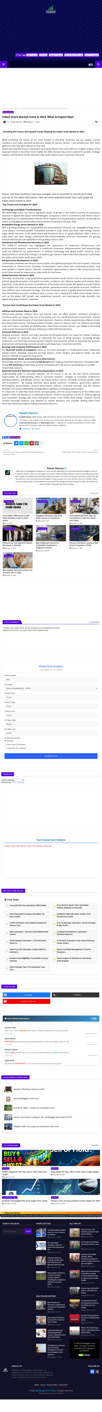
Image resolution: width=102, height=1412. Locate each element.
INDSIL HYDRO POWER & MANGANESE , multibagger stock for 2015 (42, 1108)
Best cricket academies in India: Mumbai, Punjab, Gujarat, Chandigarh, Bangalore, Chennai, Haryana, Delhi (57, 1278)
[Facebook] (16, 443)
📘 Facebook (24, 429)
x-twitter (77, 995)
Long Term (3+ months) (16, 748)
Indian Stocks (32, 55)
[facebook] (92, 1371)
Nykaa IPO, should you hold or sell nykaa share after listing (90, 1330)
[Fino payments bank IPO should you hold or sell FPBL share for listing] (75, 1303)
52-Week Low (9, 729)
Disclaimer (63, 1385)
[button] (98, 64)
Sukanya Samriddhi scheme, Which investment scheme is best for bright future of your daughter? (90, 1259)
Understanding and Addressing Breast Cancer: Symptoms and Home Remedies (56, 1333)
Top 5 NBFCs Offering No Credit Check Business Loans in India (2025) (16, 518)
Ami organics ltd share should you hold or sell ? (90, 1244)
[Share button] (42, 443)
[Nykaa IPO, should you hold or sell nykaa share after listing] (75, 1331)
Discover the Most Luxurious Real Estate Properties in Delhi (83, 544)
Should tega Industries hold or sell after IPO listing (89, 1290)
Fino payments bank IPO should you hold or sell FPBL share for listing (90, 1304)
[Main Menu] (3, 64)
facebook (28, 995)
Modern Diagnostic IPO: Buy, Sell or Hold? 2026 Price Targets (24, 1173)
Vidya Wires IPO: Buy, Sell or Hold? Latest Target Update (75, 1172)
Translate (20, 782)
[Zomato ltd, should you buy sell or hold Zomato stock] (75, 1318)
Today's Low (9, 711)
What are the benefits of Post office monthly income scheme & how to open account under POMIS (90, 1275)
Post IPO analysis (91, 55)
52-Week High (10, 720)
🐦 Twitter (36, 429)
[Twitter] (21, 443)
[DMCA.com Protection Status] (84, 1355)
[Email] (36, 443)
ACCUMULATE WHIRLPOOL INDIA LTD (29, 1127)
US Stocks (43, 55)
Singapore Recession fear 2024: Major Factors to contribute (49, 516)
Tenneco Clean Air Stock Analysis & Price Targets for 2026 (75, 1201)
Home (4, 108)
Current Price (9, 693)
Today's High (9, 702)
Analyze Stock (51, 756)
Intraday (9, 741)
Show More (95, 1145)
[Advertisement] (51, 34)
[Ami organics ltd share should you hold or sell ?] (75, 1245)
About (42, 1385)
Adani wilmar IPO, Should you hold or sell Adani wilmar (90, 1231)
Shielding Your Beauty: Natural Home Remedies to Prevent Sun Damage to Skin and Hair (56, 1350)
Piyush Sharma (55, 468)
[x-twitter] (97, 1371)
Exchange (8, 684)
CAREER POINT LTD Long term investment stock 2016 (36, 1099)
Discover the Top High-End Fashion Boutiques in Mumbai (17, 544)
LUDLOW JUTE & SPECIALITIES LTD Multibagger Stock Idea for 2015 (42, 1118)
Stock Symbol (10, 675)
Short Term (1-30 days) (16, 744)
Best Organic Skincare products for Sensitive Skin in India (17, 571)
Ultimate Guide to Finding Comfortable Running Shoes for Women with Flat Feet (56, 1261)
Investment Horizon (12, 738)
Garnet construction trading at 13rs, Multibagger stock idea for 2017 (43, 1090)
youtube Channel (28, 1001)
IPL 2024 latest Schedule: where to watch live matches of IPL (56, 1246)
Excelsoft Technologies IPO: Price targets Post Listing (24, 1201)
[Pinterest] (31, 443)
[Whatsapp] (26, 443)
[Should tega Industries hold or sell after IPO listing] (75, 1291)
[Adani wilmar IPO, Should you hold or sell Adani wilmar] (75, 1232)
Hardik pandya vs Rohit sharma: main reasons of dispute (57, 1232)
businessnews (14, 108)
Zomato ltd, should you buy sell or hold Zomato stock (90, 1317)
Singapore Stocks (55, 55)
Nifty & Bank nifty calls (74, 55)
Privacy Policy (52, 1385)
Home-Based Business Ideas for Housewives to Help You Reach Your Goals (82, 518)
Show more (95, 493)
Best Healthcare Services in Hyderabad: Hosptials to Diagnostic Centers (47, 545)
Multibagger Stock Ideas (45, 1390)
